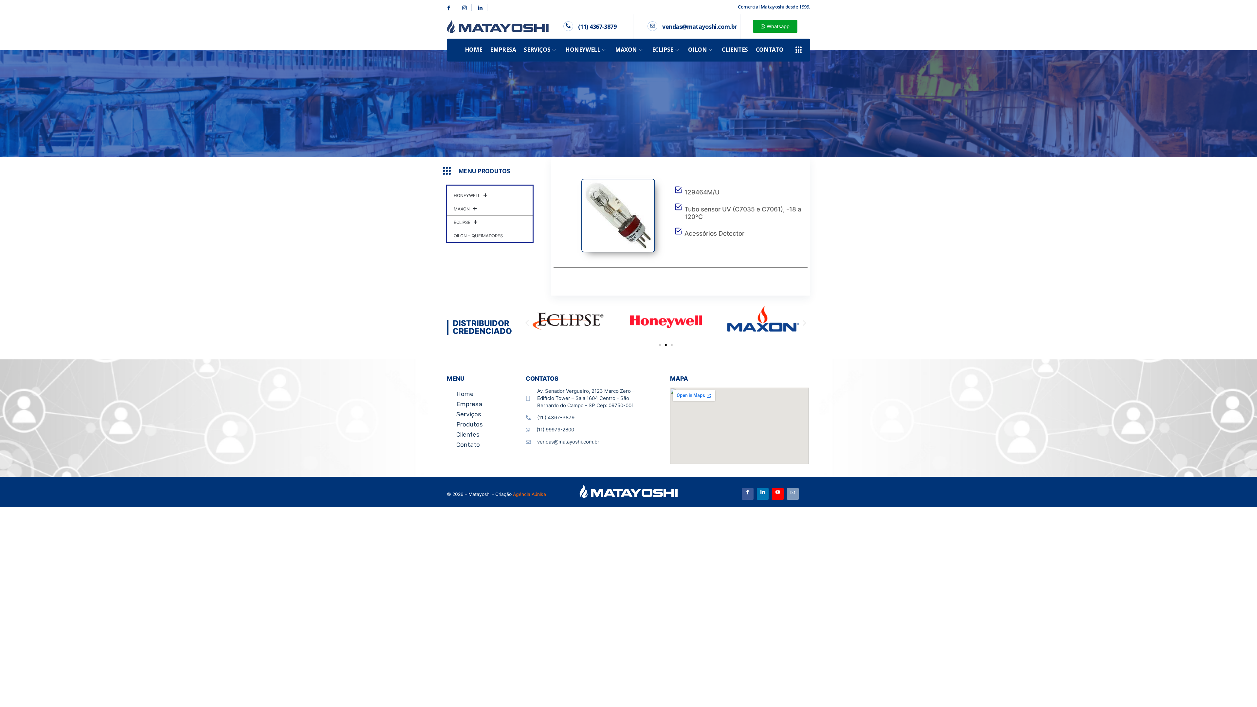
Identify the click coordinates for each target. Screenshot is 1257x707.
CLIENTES (735, 49)
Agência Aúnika (529, 494)
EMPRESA (503, 49)
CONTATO (770, 49)
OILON (697, 49)
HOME (473, 49)
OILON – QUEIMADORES (478, 235)
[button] (527, 322)
